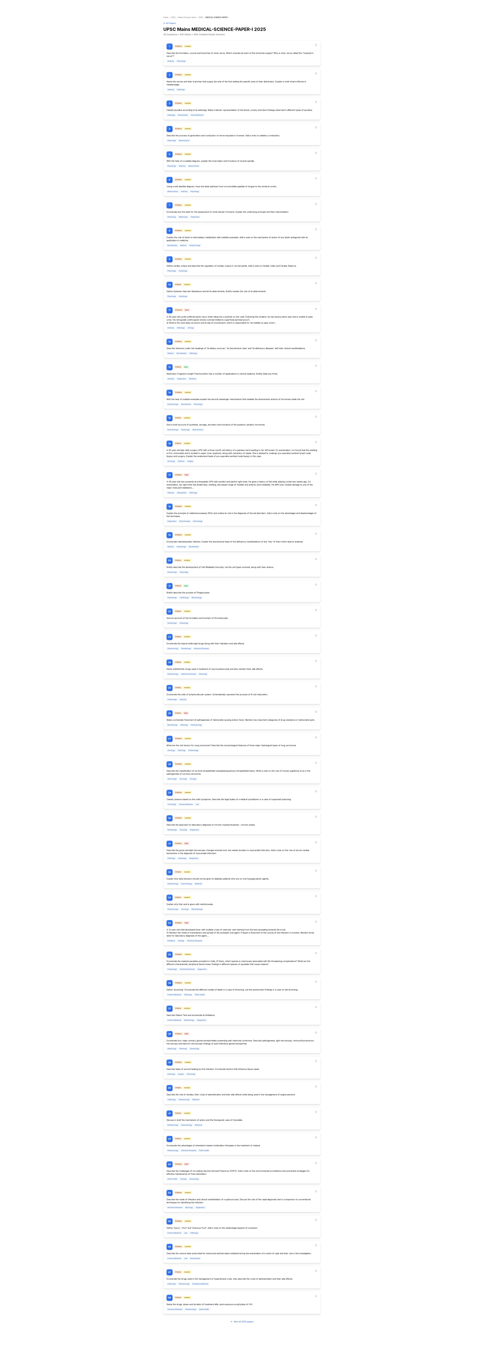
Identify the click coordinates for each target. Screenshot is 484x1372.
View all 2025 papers (243, 1321)
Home (165, 17)
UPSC (173, 17)
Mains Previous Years (187, 17)
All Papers (171, 23)
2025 (201, 17)
